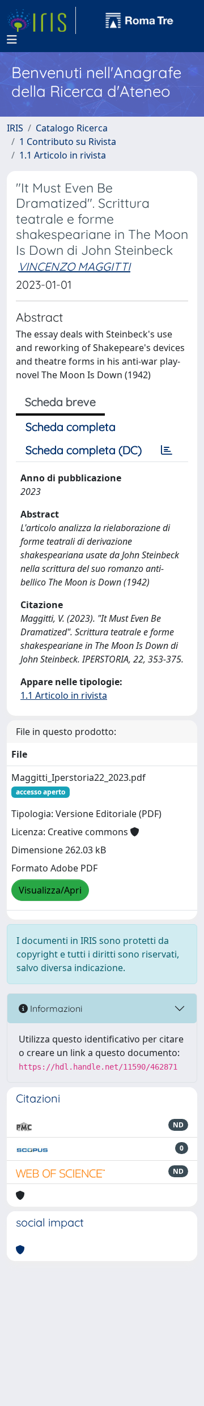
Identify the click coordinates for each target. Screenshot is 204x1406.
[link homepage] (41, 20)
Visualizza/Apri (50, 890)
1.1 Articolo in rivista (62, 155)
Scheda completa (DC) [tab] (84, 450)
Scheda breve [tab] (60, 402)
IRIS (15, 128)
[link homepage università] (139, 20)
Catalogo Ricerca (72, 128)
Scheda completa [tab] (71, 427)
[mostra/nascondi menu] (12, 39)
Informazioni (55, 1008)
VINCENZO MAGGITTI (74, 266)
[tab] (166, 450)
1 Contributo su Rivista (67, 141)
